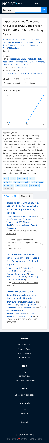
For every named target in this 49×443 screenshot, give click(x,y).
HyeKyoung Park (28, 225)
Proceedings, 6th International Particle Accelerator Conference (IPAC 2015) (24, 62)
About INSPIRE (24, 344)
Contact (24, 422)
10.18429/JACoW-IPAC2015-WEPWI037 (24, 73)
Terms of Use (24, 357)
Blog (24, 409)
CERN (35, 305)
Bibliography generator (24, 395)
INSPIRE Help (24, 376)
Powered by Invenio (24, 434)
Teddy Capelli (26, 305)
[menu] (37, 3)
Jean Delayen (12, 219)
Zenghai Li (30, 42)
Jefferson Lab (12, 305)
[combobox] (28, 10)
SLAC (38, 42)
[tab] (10, 196)
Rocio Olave (8, 45)
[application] (24, 110)
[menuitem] (36, 3)
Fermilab (15, 225)
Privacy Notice (24, 353)
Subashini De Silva (10, 39)
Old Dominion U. (26, 39)
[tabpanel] (24, 264)
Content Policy (24, 349)
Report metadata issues (24, 380)
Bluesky (24, 413)
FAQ (24, 372)
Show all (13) (8, 188)
